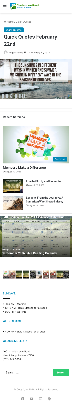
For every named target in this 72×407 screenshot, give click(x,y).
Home (10, 21)
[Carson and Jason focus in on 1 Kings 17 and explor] (12, 275)
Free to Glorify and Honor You (44, 181)
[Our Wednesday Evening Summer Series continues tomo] (59, 275)
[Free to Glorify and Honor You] (13, 186)
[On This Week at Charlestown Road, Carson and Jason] (53, 275)
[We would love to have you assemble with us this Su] (6, 275)
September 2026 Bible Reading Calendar (29, 253)
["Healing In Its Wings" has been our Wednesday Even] (19, 275)
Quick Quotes (23, 21)
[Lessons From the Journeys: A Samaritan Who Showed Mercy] (13, 203)
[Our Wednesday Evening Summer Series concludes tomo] (26, 275)
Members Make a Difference (24, 167)
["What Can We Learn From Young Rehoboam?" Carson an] (46, 275)
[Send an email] (25, 52)
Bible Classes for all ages (32, 307)
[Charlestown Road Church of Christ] (24, 7)
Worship (21, 303)
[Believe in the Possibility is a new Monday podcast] (33, 275)
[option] (36, 236)
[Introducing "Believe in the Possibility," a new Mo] (66, 275)
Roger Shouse (16, 52)
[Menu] (4, 8)
